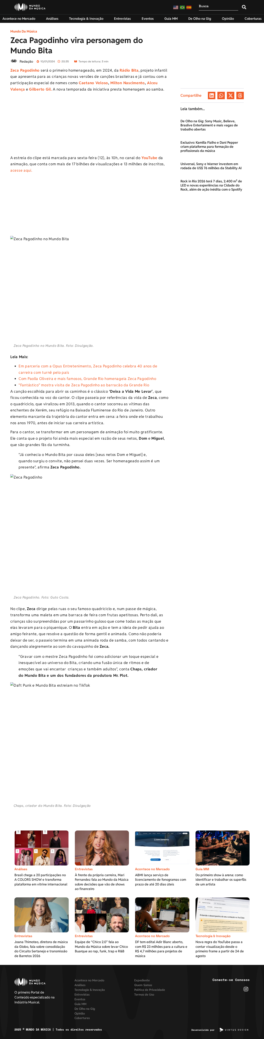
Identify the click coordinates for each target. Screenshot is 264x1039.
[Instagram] (246, 989)
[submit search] (244, 7)
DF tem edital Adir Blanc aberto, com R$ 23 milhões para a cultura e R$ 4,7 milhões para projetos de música (161, 949)
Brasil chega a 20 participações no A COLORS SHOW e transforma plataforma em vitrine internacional (40, 879)
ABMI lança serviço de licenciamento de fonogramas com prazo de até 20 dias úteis (160, 879)
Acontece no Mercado (152, 869)
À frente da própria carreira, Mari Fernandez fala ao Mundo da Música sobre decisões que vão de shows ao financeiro (101, 882)
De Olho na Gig (84, 1009)
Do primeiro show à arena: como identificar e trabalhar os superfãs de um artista (221, 879)
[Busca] (218, 7)
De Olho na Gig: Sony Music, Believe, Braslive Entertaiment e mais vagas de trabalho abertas (209, 125)
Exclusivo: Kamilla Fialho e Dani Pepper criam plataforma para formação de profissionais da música (209, 146)
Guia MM (202, 869)
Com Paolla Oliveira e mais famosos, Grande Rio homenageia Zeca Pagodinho (87, 378)
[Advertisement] (89, 124)
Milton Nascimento (127, 82)
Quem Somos (143, 985)
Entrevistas (84, 869)
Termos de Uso (144, 994)
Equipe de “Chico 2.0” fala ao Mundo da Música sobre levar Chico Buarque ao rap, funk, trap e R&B (101, 946)
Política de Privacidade (149, 990)
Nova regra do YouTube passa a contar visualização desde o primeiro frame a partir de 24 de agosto (220, 949)
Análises (20, 869)
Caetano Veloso (93, 82)
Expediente (142, 980)
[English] (176, 7)
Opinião (79, 1013)
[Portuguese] (182, 7)
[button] (211, 95)
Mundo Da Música (23, 31)
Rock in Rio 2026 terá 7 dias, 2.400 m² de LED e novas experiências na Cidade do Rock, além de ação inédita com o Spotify (211, 185)
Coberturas (82, 1018)
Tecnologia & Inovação (213, 936)
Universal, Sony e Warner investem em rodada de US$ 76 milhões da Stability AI (211, 166)
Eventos (79, 999)
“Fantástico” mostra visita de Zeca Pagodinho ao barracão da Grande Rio (84, 385)
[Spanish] (189, 7)
